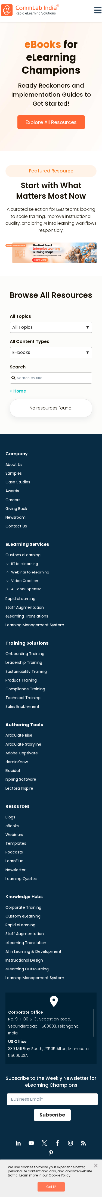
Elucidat (12, 770)
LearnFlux (14, 861)
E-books (51, 352)
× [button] (95, 1166)
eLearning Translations (26, 616)
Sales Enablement (22, 706)
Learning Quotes (21, 878)
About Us (13, 464)
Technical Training (23, 697)
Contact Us (16, 526)
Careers (12, 500)
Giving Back (16, 508)
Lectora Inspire (19, 788)
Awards (12, 491)
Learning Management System (34, 625)
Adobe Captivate (21, 753)
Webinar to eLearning (30, 572)
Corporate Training (23, 907)
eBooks (12, 826)
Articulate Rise (18, 735)
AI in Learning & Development (33, 951)
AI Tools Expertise (26, 589)
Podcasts (14, 852)
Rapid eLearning (20, 598)
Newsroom (15, 517)
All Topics (51, 327)
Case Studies (17, 482)
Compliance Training (25, 689)
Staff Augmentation (24, 607)
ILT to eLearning (24, 563)
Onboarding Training (24, 653)
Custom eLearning (23, 555)
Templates (15, 843)
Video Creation (24, 580)
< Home (18, 391)
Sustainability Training (26, 671)
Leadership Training (23, 662)
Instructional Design (24, 960)
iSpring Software (20, 779)
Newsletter (15, 870)
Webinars (14, 834)
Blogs (10, 817)
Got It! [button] (51, 1186)
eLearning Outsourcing (27, 969)
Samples (13, 473)
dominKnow (16, 762)
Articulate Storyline (23, 744)
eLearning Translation (25, 942)
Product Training (21, 680)
